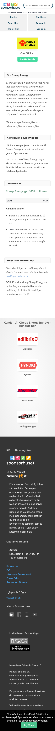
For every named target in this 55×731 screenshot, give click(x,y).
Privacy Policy (13, 578)
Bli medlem (13, 28)
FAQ (8, 570)
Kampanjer (41, 22)
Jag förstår (29, 725)
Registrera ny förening (16, 581)
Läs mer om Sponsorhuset (18, 574)
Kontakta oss (12, 566)
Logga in (41, 28)
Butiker (13, 17)
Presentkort (14, 22)
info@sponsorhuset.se (17, 276)
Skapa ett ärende (13, 598)
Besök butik (27, 59)
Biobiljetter (41, 17)
